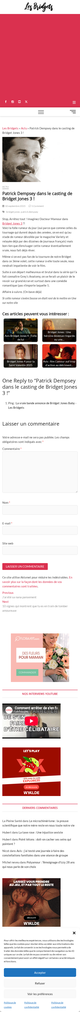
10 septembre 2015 (15, 206)
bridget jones (13, 211)
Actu (24, 128)
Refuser (40, 983)
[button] (74, 933)
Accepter (40, 972)
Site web (7, 543)
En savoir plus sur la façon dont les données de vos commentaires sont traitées (37, 582)
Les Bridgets (10, 128)
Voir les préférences (40, 994)
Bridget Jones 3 (12, 223)
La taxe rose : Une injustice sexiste (41, 832)
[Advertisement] (40, 56)
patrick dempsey (29, 211)
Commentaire (12, 448)
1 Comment (37, 206)
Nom (6, 502)
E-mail (7, 523)
